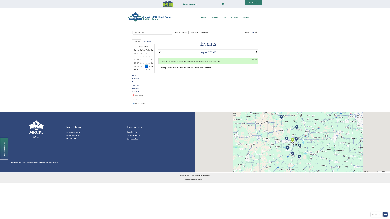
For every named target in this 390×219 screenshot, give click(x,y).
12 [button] (143, 60)
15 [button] (152, 60)
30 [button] (146, 53)
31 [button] (149, 53)
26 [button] (135, 53)
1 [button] (151, 53)
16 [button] (135, 63)
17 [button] (138, 63)
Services (246, 17)
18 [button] (141, 63)
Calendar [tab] (137, 41)
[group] (143, 58)
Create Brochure (139, 95)
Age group (194, 32)
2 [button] (134, 56)
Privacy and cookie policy (187, 175)
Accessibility (198, 175)
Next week (135, 85)
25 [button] (141, 66)
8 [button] (151, 56)
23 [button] (135, 66)
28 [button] (141, 53)
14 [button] (149, 60)
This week (135, 82)
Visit (225, 17)
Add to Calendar (139, 103)
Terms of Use (376, 171)
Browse (214, 17)
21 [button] (149, 63)
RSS (135, 99)
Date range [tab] (147, 41)
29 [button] (143, 53)
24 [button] (138, 66)
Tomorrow (135, 78)
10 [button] (138, 60)
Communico (206, 175)
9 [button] (134, 60)
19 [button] (143, 63)
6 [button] (146, 56)
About (203, 17)
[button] (253, 32)
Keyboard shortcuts (353, 171)
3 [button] (137, 56)
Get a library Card (4, 148)
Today (247, 32)
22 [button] (152, 63)
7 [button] (149, 56)
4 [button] (140, 56)
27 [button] (138, 53)
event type (204, 32)
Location (184, 32)
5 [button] (143, 56)
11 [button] (140, 60)
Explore (234, 17)
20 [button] (146, 63)
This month (135, 88)
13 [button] (146, 60)
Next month (136, 91)
